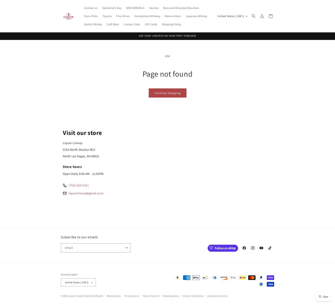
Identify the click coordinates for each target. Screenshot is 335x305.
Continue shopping (168, 93)
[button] (253, 16)
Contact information (193, 296)
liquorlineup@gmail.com (86, 193)
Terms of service (151, 296)
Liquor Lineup (76, 296)
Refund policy (114, 296)
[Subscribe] (126, 247)
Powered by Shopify (93, 296)
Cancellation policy (217, 296)
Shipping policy (171, 296)
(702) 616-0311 (79, 185)
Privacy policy (132, 296)
